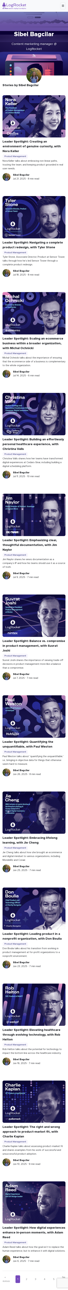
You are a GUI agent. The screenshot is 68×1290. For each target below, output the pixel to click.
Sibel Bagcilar (21, 174)
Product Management (15, 156)
